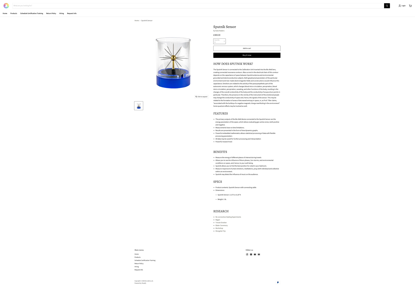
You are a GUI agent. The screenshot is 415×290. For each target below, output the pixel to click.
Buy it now (247, 55)
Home (5, 13)
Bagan (217, 220)
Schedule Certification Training (31, 13)
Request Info (72, 13)
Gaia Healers (219, 31)
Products (13, 13)
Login (403, 6)
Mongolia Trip (220, 231)
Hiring (61, 13)
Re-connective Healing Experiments (228, 217)
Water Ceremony (221, 225)
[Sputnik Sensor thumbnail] (138, 105)
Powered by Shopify (140, 283)
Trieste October (221, 222)
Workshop (219, 228)
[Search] (387, 5)
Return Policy (51, 13)
